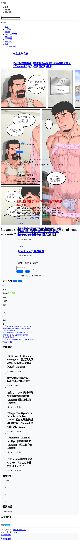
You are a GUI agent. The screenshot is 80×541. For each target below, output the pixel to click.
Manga (23, 143)
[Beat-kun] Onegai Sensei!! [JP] (15, 332)
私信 (20, 281)
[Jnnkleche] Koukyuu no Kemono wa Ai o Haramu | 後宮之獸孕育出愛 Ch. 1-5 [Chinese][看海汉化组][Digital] (39, 231)
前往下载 (20, 152)
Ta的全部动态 (7, 342)
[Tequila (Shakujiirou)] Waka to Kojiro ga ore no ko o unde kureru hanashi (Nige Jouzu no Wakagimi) (17, 328)
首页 (6, 7)
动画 (6, 44)
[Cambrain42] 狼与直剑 (31, 251)
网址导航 (8, 12)
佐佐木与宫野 (20, 53)
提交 (27, 271)
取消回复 (20, 271)
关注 (15, 281)
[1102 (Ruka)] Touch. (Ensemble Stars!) (18, 339)
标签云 (7, 10)
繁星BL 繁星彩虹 (19, 530)
